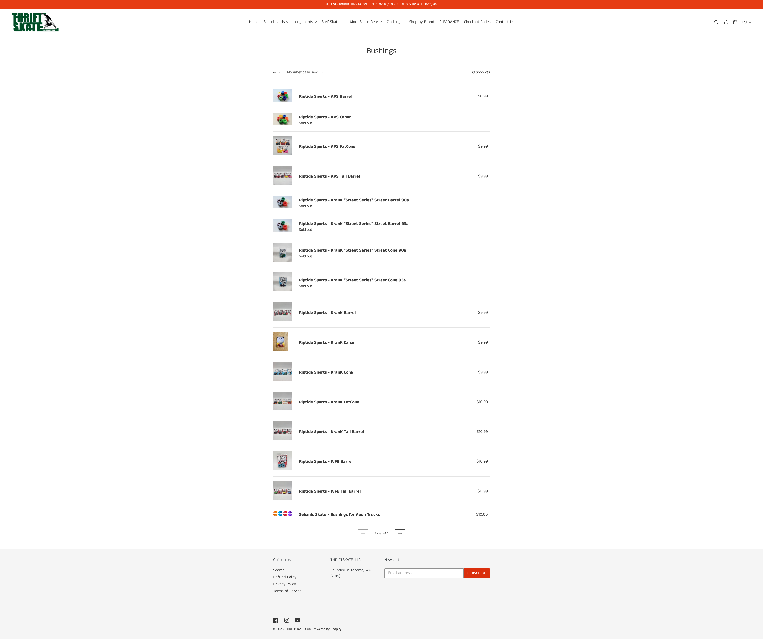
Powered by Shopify (327, 629)
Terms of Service (287, 591)
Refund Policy (284, 577)
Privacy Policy (284, 584)
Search (279, 570)
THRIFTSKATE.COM (298, 629)
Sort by (277, 72)
